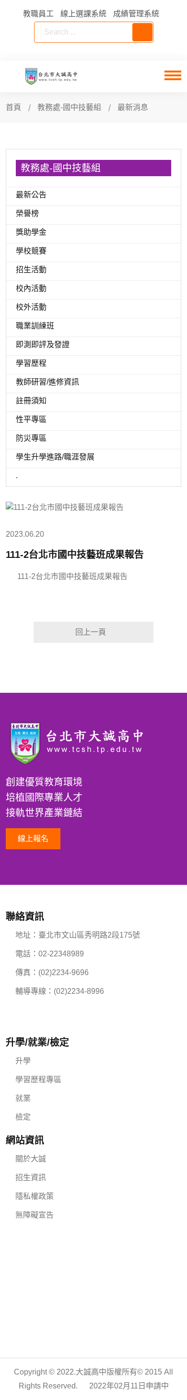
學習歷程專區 (38, 1079)
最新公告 (31, 195)
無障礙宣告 (34, 1215)
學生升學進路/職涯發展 (55, 457)
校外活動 (31, 307)
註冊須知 (31, 401)
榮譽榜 (27, 213)
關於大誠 (30, 1159)
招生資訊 (30, 1177)
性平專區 (31, 419)
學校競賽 (31, 251)
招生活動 (31, 270)
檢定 (23, 1117)
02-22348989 (61, 954)
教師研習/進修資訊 (47, 382)
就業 (23, 1098)
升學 (23, 1061)
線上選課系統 (83, 14)
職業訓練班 (35, 326)
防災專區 (31, 438)
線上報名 (33, 838)
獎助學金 (31, 232)
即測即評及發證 (43, 344)
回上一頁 (90, 632)
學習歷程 (31, 363)
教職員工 (38, 14)
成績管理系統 (136, 14)
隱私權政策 (34, 1196)
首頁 (13, 107)
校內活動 (31, 288)
